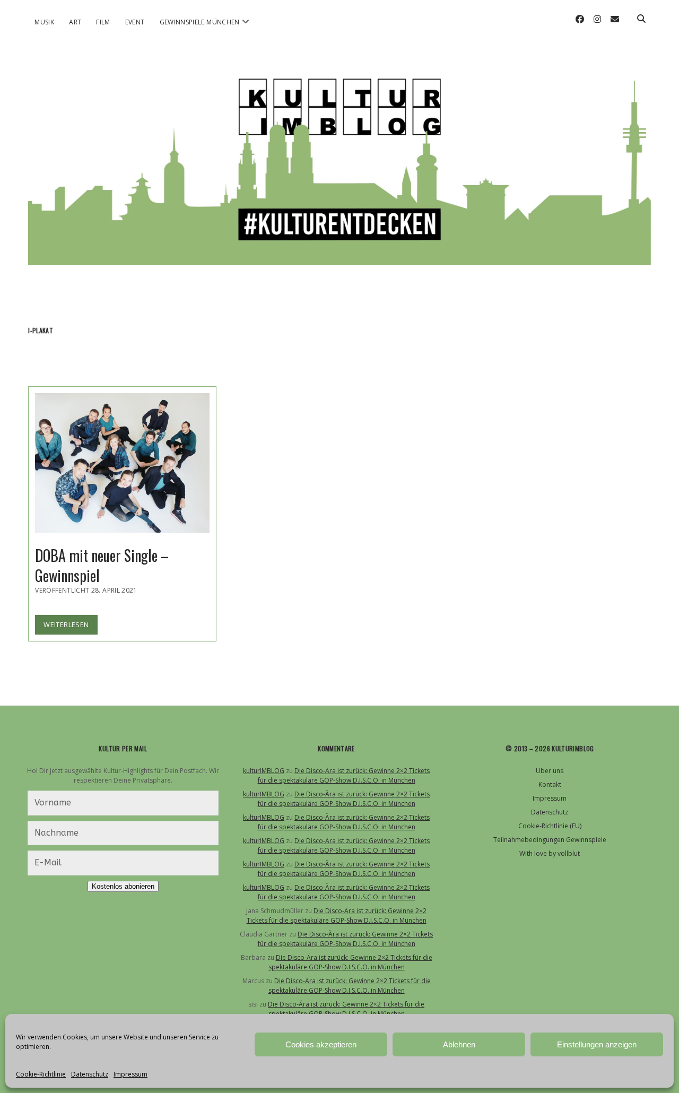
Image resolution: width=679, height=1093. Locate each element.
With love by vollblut (549, 853)
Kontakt (549, 784)
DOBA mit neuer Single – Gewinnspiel (122, 463)
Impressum (130, 1074)
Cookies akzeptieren (320, 1044)
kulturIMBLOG (263, 770)
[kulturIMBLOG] (339, 251)
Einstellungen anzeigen (597, 1044)
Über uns (549, 770)
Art (75, 22)
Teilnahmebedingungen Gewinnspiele (549, 839)
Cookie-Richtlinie (41, 1074)
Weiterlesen (70, 627)
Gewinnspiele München (200, 22)
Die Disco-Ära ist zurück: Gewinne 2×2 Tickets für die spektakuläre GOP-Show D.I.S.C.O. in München (344, 775)
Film (103, 22)
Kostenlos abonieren (123, 886)
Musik (44, 22)
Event (135, 22)
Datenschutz (89, 1074)
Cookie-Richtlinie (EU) (549, 825)
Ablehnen (459, 1044)
